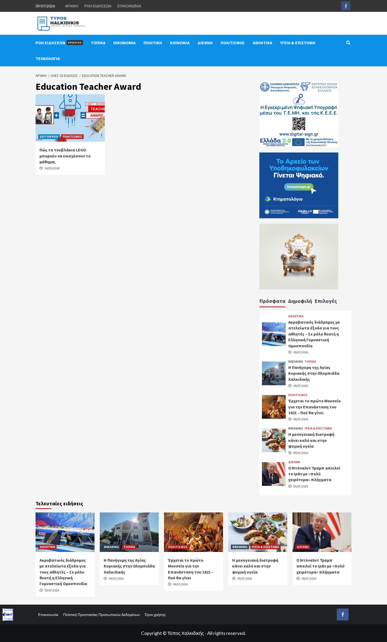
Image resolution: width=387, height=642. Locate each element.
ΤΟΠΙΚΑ (98, 42)
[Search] (348, 43)
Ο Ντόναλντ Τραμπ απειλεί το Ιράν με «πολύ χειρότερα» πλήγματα (314, 473)
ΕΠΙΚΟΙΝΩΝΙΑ (129, 6)
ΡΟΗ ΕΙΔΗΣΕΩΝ (97, 6)
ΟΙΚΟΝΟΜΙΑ (124, 42)
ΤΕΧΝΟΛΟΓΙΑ (48, 58)
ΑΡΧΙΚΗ (71, 6)
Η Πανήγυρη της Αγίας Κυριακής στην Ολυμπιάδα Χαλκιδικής (313, 373)
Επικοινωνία (48, 614)
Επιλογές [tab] (326, 301)
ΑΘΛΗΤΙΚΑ (262, 42)
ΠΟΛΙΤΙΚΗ (152, 42)
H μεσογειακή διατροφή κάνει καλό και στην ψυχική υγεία (311, 440)
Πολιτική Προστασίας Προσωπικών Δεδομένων (101, 614)
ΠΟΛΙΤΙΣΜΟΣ (233, 42)
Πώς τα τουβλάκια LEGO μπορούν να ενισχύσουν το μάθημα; (65, 155)
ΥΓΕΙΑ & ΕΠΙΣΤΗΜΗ (297, 42)
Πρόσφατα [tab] (272, 301)
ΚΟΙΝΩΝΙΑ (180, 42)
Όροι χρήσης (155, 614)
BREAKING (295, 361)
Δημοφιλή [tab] (300, 301)
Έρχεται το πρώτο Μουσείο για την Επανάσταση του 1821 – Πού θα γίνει (314, 406)
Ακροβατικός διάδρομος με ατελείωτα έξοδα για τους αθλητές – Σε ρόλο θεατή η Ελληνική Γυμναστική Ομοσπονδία (314, 333)
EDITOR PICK (49, 137)
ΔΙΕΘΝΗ (205, 42)
